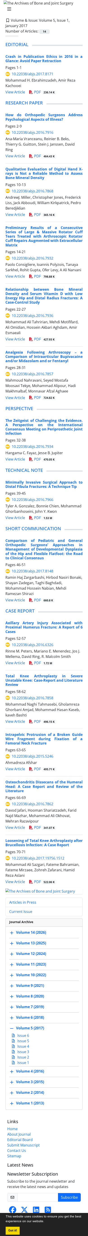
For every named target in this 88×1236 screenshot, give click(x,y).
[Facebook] (12, 1211)
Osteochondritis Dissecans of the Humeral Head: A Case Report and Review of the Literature (44, 786)
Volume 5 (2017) (30, 1028)
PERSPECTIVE (19, 408)
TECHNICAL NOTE (24, 470)
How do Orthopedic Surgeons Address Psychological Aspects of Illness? (44, 117)
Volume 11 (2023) (31, 964)
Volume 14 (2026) (31, 932)
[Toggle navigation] (43, 9)
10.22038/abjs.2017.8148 (32, 571)
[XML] (31, 25)
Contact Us (16, 1150)
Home (12, 1128)
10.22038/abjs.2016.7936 (32, 315)
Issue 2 (22, 1057)
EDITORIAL (16, 44)
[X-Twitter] (24, 1211)
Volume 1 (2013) (30, 1103)
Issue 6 (22, 1035)
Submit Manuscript (23, 1145)
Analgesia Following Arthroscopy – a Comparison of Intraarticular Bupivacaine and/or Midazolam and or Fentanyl (44, 356)
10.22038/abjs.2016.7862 (32, 803)
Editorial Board (20, 1139)
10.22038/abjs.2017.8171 (32, 73)
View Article (15, 92)
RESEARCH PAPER (24, 103)
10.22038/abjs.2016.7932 (32, 258)
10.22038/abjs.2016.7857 (32, 373)
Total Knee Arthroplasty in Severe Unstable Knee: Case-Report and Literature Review (44, 680)
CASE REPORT (20, 611)
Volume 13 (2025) (31, 943)
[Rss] (47, 1211)
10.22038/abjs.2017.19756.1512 (38, 858)
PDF (44, 92)
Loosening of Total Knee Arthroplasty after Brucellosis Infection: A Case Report (44, 842)
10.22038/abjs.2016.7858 (32, 697)
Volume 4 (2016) (30, 1071)
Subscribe (69, 1197)
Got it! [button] (12, 1230)
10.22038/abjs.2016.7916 (32, 132)
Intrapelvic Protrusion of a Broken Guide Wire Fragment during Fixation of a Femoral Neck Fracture (44, 739)
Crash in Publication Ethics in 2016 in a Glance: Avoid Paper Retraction (44, 58)
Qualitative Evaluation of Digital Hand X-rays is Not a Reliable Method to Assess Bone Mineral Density (44, 173)
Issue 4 (22, 1046)
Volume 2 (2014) (30, 1092)
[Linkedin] (36, 1211)
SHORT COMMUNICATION (33, 528)
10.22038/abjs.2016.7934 (32, 446)
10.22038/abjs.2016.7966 (32, 499)
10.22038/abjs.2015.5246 (32, 756)
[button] (45, 1221)
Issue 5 (22, 1040)
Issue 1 (22, 1062)
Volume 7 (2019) (30, 1006)
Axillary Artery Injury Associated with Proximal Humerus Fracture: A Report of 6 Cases (44, 627)
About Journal (19, 1134)
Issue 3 (22, 1051)
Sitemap (14, 1155)
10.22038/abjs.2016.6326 (32, 644)
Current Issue (20, 911)
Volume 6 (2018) (30, 1017)
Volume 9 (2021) (30, 985)
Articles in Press (22, 902)
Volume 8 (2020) (30, 996)
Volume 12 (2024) (31, 953)
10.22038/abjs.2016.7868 (32, 191)
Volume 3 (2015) (30, 1082)
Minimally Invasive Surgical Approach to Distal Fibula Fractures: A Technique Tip (44, 484)
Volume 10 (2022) (31, 975)
